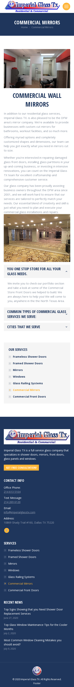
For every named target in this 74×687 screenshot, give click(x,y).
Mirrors (18, 370)
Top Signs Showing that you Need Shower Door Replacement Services (33, 611)
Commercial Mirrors (26, 390)
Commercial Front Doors (29, 396)
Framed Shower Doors (28, 363)
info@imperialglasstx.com (19, 512)
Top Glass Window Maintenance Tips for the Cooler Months (35, 627)
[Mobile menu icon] (66, 6)
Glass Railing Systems (28, 383)
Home (24, 27)
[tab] (37, 271)
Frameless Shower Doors (29, 356)
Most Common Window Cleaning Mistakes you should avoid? (32, 642)
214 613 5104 (12, 492)
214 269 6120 (12, 502)
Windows (19, 376)
